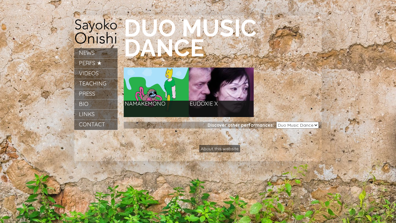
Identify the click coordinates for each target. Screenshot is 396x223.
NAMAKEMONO (145, 104)
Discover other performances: (242, 125)
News (87, 52)
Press (87, 93)
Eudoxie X (204, 104)
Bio (83, 103)
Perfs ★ (90, 63)
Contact (92, 124)
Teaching (92, 83)
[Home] (96, 43)
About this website (220, 148)
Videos (89, 73)
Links (87, 114)
